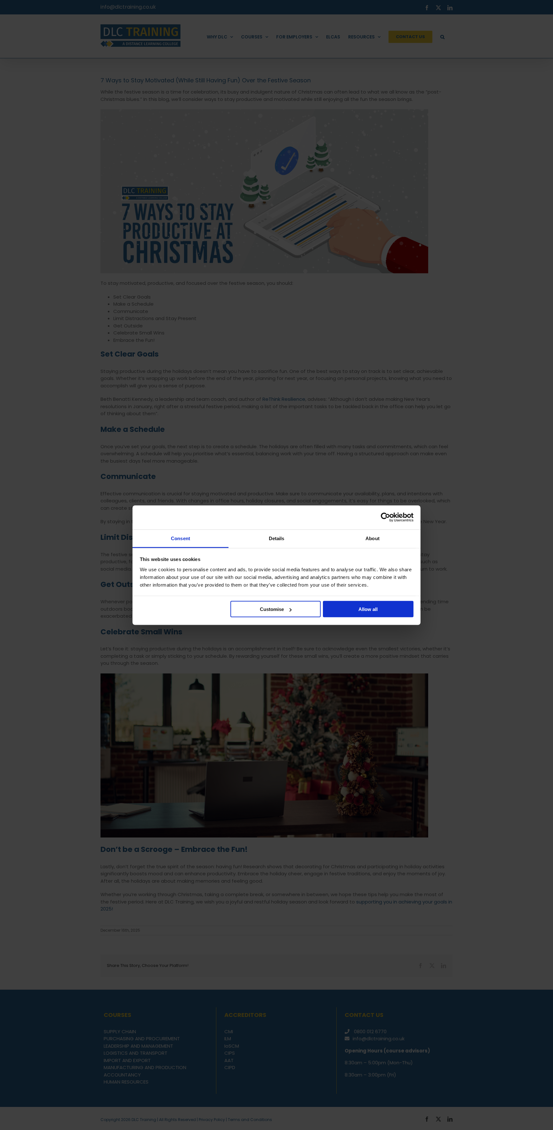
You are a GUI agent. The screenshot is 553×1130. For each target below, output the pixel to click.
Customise (272, 609)
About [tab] (372, 538)
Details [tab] (277, 538)
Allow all (368, 609)
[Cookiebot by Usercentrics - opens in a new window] (385, 517)
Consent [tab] (180, 538)
